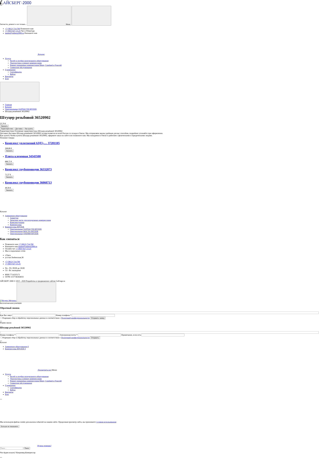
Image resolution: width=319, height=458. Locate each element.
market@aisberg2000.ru (14, 33)
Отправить (95, 338)
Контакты (9, 392)
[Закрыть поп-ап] (1, 321)
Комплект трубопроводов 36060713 (28, 182)
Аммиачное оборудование (16, 216)
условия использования (106, 422)
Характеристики (7, 129)
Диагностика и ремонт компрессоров (26, 379)
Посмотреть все (44, 370)
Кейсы (12, 390)
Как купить (29, 129)
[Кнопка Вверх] (36, 292)
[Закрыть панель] (1, 399)
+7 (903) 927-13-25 (13, 31)
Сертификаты (16, 388)
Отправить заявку (98, 318)
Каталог (41, 54)
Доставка (18, 129)
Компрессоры (16, 225)
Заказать (4, 126)
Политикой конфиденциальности (75, 318)
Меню (67, 24)
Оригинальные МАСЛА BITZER (24, 231)
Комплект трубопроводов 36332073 (28, 169)
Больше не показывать (9, 426)
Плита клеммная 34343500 (23, 156)
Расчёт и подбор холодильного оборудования (29, 376)
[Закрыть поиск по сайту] (1, 457)
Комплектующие (17, 222)
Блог (7, 394)
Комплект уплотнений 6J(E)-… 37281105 (32, 143)
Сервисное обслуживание (21, 383)
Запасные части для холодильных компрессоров (30, 220)
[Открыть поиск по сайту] (91, 16)
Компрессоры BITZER (14, 227)
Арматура (14, 218)
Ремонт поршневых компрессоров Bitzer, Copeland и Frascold (36, 381)
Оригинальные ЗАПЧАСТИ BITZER (26, 229)
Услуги (8, 374)
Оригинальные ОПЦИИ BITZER (24, 234)
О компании (10, 385)
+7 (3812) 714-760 (12, 29)
